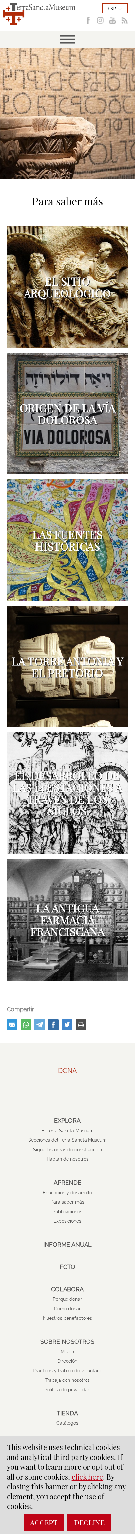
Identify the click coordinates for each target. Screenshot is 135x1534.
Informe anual (67, 1245)
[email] (12, 1024)
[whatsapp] (26, 1024)
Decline (89, 1522)
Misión (67, 1351)
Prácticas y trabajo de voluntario (67, 1370)
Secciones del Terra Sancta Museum (67, 1140)
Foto (67, 1267)
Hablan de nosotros (67, 1159)
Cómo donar (67, 1308)
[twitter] (67, 1024)
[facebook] (53, 1024)
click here (87, 1477)
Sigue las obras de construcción (67, 1149)
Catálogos (67, 1423)
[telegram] (39, 1024)
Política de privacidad (67, 1389)
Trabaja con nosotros (67, 1380)
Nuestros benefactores (67, 1318)
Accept (44, 1522)
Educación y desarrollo (67, 1192)
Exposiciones (67, 1221)
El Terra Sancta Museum (67, 1130)
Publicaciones (67, 1211)
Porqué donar (67, 1299)
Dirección (67, 1361)
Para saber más (67, 1202)
